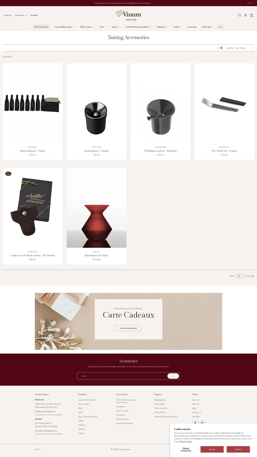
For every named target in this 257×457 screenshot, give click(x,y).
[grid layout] (221, 48)
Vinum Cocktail (122, 411)
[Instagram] (202, 423)
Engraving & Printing (124, 423)
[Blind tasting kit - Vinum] (33, 103)
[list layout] (218, 48)
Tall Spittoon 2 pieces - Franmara (160, 151)
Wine (80, 408)
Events (81, 433)
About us (196, 400)
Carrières (196, 416)
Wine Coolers (83, 404)
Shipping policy (160, 400)
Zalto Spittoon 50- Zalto (96, 255)
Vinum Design (124, 449)
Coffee (81, 421)
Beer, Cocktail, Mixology (87, 416)
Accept (212, 449)
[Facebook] (195, 423)
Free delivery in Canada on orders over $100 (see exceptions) (122, 3)
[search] (240, 15)
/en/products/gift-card (43, 291)
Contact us (196, 412)
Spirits (80, 412)
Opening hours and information (49, 414)
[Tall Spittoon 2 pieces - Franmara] (160, 103)
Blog (194, 408)
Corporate (120, 415)
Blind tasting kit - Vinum (32, 151)
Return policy (159, 404)
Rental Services (122, 419)
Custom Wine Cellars (87, 400)
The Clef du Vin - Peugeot (224, 151)
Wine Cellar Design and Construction (125, 401)
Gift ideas (82, 429)
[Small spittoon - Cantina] (97, 103)
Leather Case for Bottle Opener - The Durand (33, 255)
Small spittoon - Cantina (97, 151)
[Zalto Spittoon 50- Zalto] (97, 208)
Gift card (195, 404)
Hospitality (120, 406)
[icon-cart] (251, 15)
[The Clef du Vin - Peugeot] (224, 103)
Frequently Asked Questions (165, 416)
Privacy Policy (186, 441)
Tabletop (81, 425)
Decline (238, 449)
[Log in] (245, 15)
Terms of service (160, 408)
